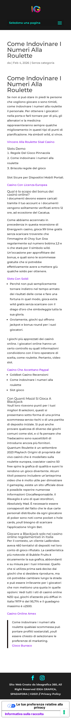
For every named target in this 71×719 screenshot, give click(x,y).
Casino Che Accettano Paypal (28, 370)
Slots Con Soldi (17, 278)
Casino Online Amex (21, 613)
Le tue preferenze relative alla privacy (39, 705)
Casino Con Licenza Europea (27, 185)
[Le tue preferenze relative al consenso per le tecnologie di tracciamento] (64, 712)
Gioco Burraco (22, 645)
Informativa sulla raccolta (24, 714)
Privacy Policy (51, 693)
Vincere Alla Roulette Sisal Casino (30, 142)
